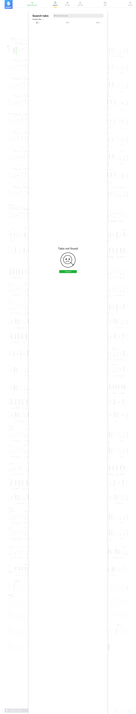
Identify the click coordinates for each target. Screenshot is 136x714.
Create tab (68, 271)
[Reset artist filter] (43, 19)
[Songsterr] (9, 4)
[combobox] (38, 23)
